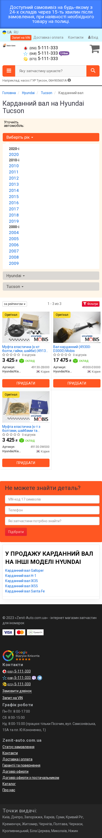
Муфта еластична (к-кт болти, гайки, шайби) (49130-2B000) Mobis (25, 348)
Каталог (9, 784)
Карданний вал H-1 (20, 576)
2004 (14, 232)
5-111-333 (43, 47)
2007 (14, 251)
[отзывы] (21, 655)
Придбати (26, 383)
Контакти (75, 37)
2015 (14, 196)
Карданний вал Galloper (24, 570)
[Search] (93, 71)
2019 (14, 221)
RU (16, 32)
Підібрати (16, 532)
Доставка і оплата (48, 37)
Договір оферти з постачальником (30, 778)
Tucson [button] (13, 286)
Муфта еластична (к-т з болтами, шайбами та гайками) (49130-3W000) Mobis (22, 428)
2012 (14, 178)
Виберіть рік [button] (18, 137)
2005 (14, 238)
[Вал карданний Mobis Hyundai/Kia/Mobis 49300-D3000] (77, 327)
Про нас (8, 790)
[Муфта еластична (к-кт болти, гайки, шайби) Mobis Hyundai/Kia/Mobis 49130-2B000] (26, 327)
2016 (14, 202)
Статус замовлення (18, 747)
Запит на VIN (21, 37)
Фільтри (92, 304)
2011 (14, 171)
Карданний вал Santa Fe (25, 591)
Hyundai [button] (14, 275)
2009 (14, 263)
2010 (14, 165)
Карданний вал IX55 (21, 586)
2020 (14, 154)
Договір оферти (15, 771)
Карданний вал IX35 (21, 581)
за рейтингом (14, 304)
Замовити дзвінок (17, 691)
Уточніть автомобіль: (14, 124)
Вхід (94, 37)
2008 (14, 257)
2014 (14, 190)
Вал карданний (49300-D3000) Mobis (72, 348)
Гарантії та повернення (21, 765)
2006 (14, 244)
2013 (14, 184)
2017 (14, 208)
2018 (14, 215)
